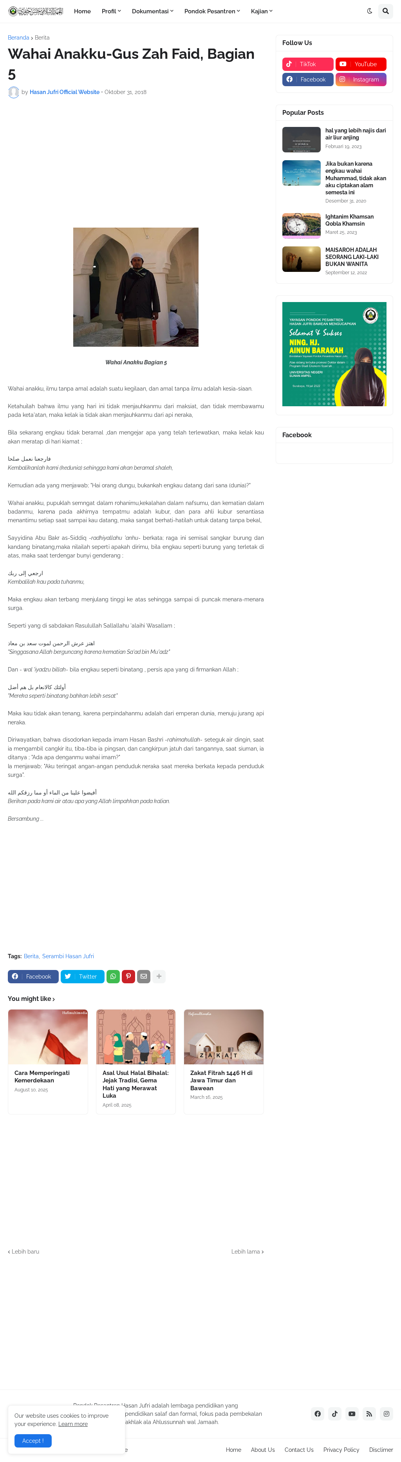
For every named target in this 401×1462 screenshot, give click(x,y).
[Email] (143, 976)
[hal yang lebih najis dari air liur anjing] (301, 139)
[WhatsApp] (113, 976)
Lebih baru (25, 1251)
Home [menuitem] (82, 11)
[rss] (369, 1413)
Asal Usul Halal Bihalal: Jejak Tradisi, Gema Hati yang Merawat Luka (136, 1084)
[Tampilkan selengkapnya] (159, 976)
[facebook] (317, 1413)
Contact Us (299, 1450)
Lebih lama (245, 1251)
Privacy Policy (341, 1450)
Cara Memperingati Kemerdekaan (42, 1076)
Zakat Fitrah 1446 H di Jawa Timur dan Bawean (221, 1080)
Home (233, 1450)
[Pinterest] (128, 976)
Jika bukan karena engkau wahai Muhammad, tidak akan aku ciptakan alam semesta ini (355, 178)
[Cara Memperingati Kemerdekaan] (48, 1037)
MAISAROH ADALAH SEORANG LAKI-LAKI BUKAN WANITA (352, 257)
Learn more (73, 1424)
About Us (263, 1450)
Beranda (18, 37)
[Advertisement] (136, 163)
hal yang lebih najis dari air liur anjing (355, 134)
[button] (369, 11)
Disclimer (381, 1450)
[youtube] (352, 1413)
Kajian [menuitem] (259, 11)
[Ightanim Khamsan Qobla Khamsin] (301, 226)
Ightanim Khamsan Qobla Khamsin (349, 220)
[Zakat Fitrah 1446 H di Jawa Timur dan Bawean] (224, 1037)
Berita (42, 37)
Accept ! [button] (33, 1441)
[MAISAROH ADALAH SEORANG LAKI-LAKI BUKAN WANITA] (301, 259)
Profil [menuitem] (109, 11)
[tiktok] (334, 1413)
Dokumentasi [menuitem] (150, 11)
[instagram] (386, 1413)
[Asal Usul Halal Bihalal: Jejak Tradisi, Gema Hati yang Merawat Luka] (136, 1037)
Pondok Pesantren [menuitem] (209, 11)
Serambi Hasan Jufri (68, 956)
